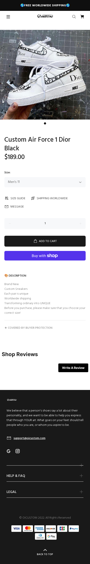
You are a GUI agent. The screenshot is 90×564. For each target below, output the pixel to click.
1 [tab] (45, 123)
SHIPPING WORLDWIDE (52, 198)
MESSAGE (17, 206)
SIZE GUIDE (17, 198)
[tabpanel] (45, 75)
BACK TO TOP (45, 554)
